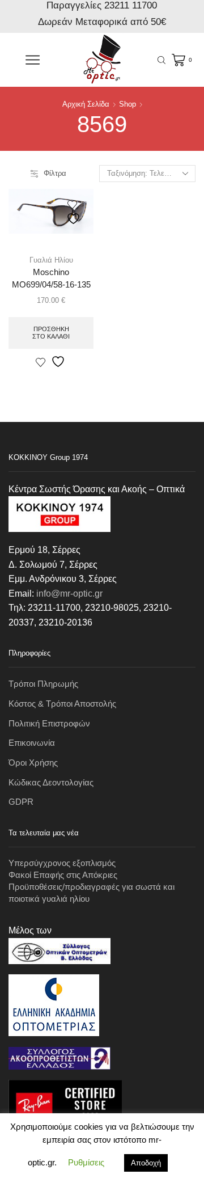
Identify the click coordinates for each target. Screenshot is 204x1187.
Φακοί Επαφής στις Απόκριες (62, 875)
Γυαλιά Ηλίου (51, 260)
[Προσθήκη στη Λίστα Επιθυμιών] (74, 212)
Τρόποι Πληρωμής (43, 683)
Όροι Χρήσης (33, 762)
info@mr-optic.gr (69, 593)
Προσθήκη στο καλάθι (51, 333)
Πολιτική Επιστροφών (49, 723)
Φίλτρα (55, 173)
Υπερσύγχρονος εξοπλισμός (62, 863)
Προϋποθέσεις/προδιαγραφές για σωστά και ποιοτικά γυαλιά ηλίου (91, 892)
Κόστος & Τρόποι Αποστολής (62, 703)
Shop (127, 104)
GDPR (20, 801)
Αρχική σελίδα (85, 104)
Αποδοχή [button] (146, 1163)
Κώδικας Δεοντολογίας (51, 782)
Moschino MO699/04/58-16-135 (51, 278)
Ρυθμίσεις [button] (86, 1162)
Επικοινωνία (31, 742)
